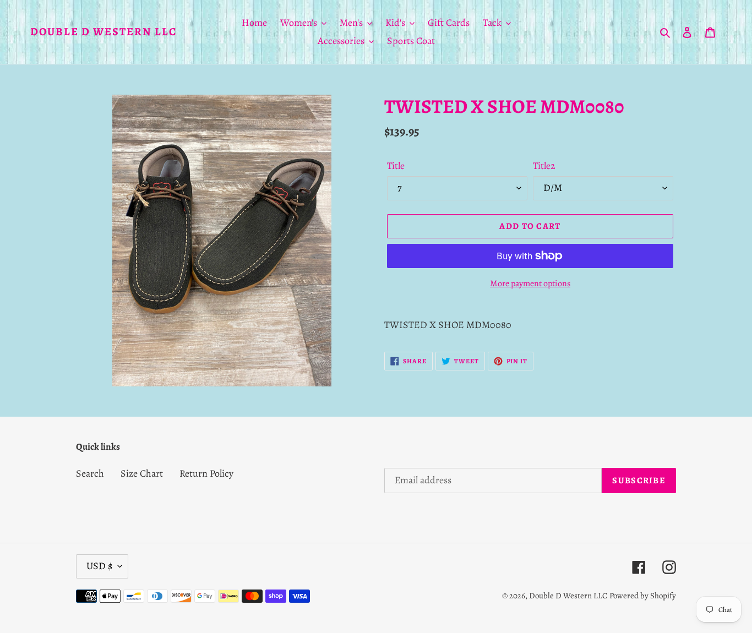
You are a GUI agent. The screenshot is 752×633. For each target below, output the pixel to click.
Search (90, 473)
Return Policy (206, 473)
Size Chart (142, 473)
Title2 (544, 165)
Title (396, 165)
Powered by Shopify (642, 595)
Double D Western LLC (103, 32)
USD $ (99, 565)
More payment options (530, 283)
